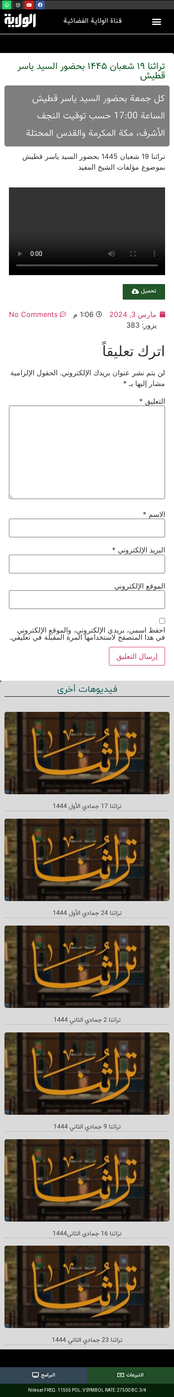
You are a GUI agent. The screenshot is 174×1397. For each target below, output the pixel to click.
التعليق (152, 401)
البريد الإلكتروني (138, 549)
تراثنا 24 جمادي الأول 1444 (87, 913)
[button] (156, 21)
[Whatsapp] (6, 4)
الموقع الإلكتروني (139, 585)
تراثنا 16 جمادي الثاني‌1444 (87, 1234)
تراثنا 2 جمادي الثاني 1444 (87, 1020)
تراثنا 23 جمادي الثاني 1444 (87, 1340)
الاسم (154, 514)
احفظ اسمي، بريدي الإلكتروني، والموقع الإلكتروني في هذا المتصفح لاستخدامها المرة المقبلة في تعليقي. (87, 633)
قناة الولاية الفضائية (92, 21)
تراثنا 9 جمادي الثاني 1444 (87, 1127)
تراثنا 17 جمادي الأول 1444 (87, 807)
